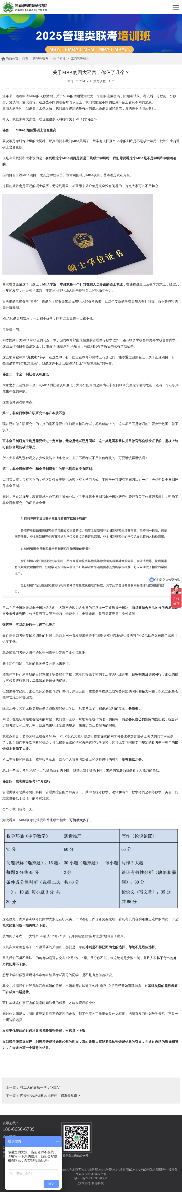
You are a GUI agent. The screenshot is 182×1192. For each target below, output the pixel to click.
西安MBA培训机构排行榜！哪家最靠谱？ (50, 1096)
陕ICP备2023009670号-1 (91, 1178)
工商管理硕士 (80, 58)
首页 (25, 58)
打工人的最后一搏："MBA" (40, 1087)
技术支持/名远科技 (91, 1183)
